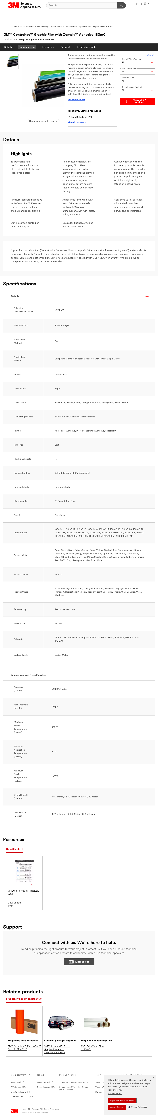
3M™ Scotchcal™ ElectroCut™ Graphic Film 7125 (24, 1048)
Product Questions (103, 1082)
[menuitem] (8, 47)
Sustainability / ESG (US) (22, 1097)
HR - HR (139, 4)
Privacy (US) (37, 1109)
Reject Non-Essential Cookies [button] (122, 1101)
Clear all (150, 55)
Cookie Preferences (51, 1109)
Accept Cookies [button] (116, 1107)
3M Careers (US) (18, 1087)
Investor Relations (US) (20, 1092)
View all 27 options (139, 101)
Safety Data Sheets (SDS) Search (73, 1082)
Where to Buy (100, 1087)
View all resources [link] (76, 122)
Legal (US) (26, 1109)
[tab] (14, 849)
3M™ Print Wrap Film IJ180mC (92, 1048)
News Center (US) (45, 1082)
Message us (82, 962)
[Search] (121, 5)
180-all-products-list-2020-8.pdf (24, 892)
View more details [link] (76, 100)
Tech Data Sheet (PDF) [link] (82, 117)
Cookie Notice (115, 1094)
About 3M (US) (17, 1082)
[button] (137, 1107)
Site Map (99, 1092)
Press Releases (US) (46, 1087)
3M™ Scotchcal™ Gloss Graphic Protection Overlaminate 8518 (57, 1049)
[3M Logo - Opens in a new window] (25, 5)
